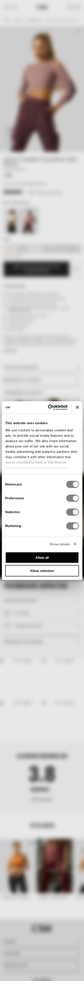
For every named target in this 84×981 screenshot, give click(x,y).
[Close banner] (77, 407)
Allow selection (42, 571)
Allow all (42, 557)
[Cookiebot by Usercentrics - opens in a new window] (50, 407)
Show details (60, 544)
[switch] (72, 498)
